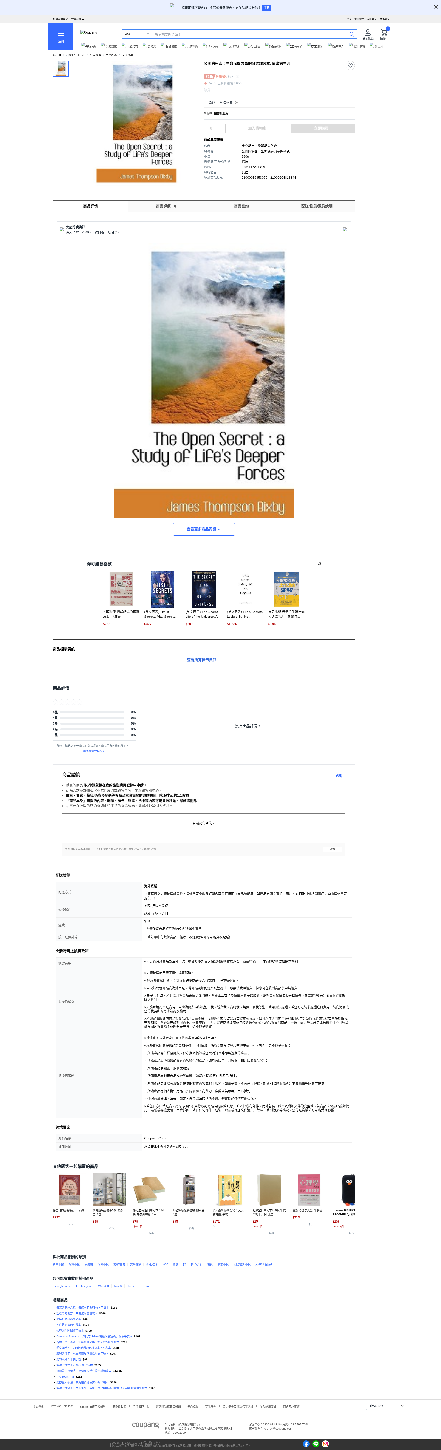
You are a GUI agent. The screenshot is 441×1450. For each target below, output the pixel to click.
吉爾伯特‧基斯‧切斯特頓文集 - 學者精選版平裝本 (87, 1342)
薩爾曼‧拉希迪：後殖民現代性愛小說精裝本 (83, 1371)
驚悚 (175, 1264)
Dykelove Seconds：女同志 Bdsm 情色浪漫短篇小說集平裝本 (94, 1336)
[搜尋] (351, 34)
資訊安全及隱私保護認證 (238, 1406)
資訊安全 (210, 1406)
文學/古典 (119, 1264)
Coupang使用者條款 (93, 1406)
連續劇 (89, 1264)
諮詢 (339, 776)
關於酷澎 (38, 1406)
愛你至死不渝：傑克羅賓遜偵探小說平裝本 (82, 1382)
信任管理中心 (141, 1406)
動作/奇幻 (196, 1264)
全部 (127, 34)
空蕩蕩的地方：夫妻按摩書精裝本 (77, 1313)
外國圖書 (95, 55)
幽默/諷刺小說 (242, 1264)
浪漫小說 (103, 1264)
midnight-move (62, 1286)
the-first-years (84, 1286)
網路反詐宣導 (291, 1406)
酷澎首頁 (58, 55)
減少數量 (220, 126)
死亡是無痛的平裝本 (68, 1325)
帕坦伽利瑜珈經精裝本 (70, 1330)
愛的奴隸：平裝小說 (68, 1359)
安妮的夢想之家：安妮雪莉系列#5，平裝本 (82, 1307)
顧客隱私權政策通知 (168, 1406)
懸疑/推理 (152, 1264)
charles (131, 1286)
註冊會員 (359, 19)
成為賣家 (385, 19)
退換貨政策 (119, 1406)
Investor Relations (62, 1406)
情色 (210, 1264)
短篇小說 (74, 1264)
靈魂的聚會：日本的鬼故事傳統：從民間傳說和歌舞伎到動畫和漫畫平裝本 (101, 1388)
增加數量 (220, 130)
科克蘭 (118, 1286)
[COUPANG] (145, 1426)
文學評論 (135, 1264)
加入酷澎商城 (268, 1406)
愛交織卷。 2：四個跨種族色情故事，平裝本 (83, 1348)
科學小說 (58, 1264)
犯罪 (165, 1264)
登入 (348, 19)
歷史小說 (223, 1264)
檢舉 (332, 849)
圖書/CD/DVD (76, 55)
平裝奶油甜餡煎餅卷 (68, 1319)
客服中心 (372, 19)
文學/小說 (111, 55)
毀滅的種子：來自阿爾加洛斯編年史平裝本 (82, 1353)
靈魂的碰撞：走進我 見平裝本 (74, 1365)
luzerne (145, 1286)
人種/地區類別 (264, 1264)
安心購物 (192, 1406)
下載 (266, 7)
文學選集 (127, 55)
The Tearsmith (65, 1376)
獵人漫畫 (103, 1286)
